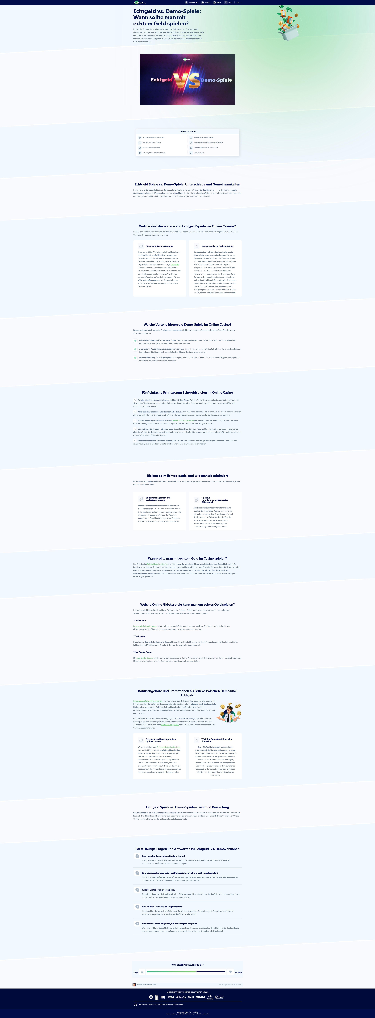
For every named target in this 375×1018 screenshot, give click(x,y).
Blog (229, 2)
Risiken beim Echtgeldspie (151, 148)
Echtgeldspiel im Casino (157, 564)
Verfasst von (146, 985)
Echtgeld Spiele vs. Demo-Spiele (153, 137)
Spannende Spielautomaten (145, 626)
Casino (207, 2)
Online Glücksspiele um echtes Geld (206, 148)
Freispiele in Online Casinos (168, 747)
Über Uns (188, 1012)
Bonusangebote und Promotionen (153, 153)
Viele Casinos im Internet (183, 420)
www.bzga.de (178, 1004)
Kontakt (195, 1012)
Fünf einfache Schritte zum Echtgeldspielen (208, 142)
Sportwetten (193, 2)
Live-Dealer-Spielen (144, 658)
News (219, 2)
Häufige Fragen (199, 153)
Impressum (180, 1012)
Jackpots (175, 264)
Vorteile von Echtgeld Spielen (203, 137)
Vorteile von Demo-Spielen (151, 142)
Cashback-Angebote (170, 725)
